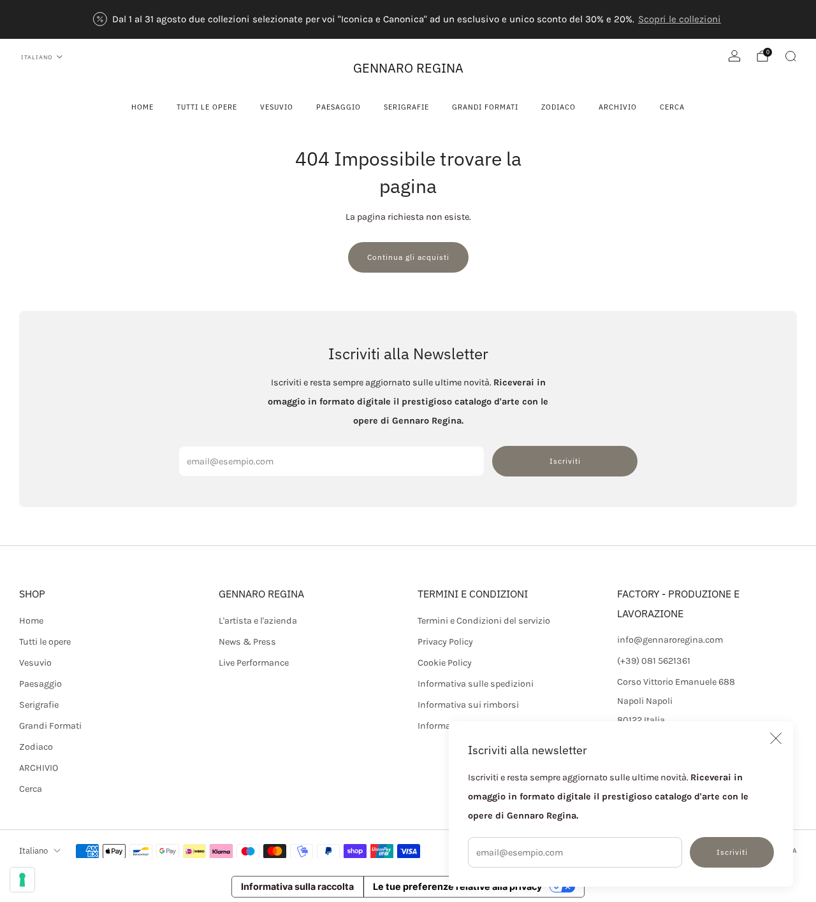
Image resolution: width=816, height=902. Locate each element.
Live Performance (254, 662)
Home (142, 106)
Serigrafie (406, 106)
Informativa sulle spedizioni (476, 683)
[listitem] (408, 19)
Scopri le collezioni (679, 19)
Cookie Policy (445, 662)
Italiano (36, 57)
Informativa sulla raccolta (297, 886)
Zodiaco (558, 106)
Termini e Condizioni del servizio (484, 620)
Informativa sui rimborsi (468, 704)
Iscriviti (732, 852)
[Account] (734, 56)
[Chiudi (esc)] (776, 738)
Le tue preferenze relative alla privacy (457, 886)
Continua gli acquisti (408, 257)
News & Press (247, 641)
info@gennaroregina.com (670, 639)
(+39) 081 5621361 (653, 660)
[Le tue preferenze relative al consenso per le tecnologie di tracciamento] (22, 880)
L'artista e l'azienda (258, 620)
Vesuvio (276, 106)
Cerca (672, 106)
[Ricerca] (790, 56)
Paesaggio (338, 106)
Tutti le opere (207, 106)
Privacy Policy (445, 641)
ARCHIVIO (618, 106)
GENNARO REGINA (408, 68)
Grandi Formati (485, 106)
